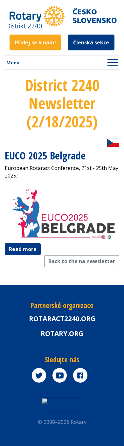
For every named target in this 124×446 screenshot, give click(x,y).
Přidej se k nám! (35, 42)
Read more (23, 249)
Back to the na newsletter (81, 261)
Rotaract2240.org (62, 318)
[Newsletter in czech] (113, 142)
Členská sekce (91, 42)
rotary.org (62, 333)
